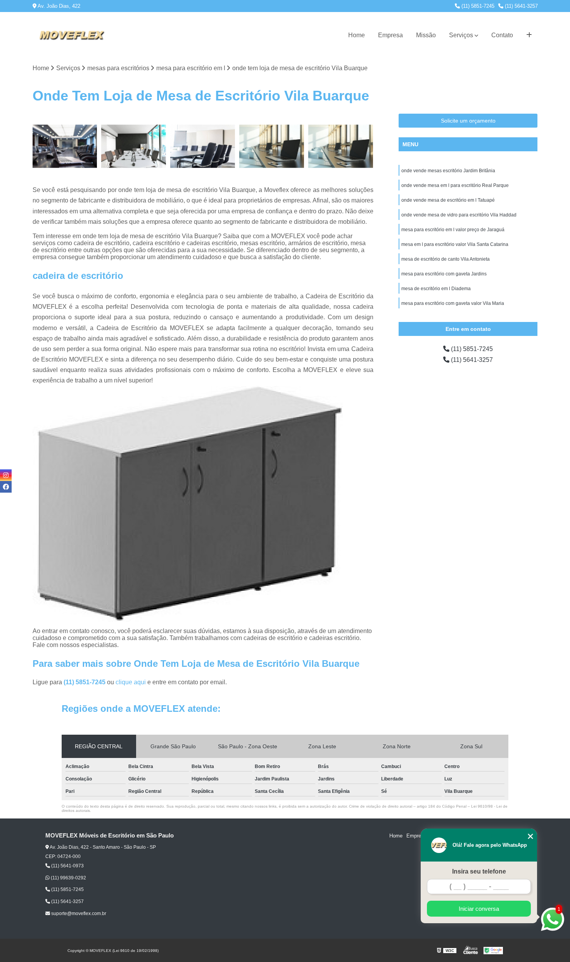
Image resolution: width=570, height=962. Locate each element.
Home (356, 35)
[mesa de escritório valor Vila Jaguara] (271, 146)
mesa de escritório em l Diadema (436, 288)
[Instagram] (6, 475)
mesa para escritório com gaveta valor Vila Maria (452, 303)
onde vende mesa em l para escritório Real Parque (455, 185)
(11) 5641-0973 (67, 866)
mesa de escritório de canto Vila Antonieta (445, 259)
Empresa (390, 35)
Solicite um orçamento (468, 121)
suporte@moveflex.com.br (78, 913)
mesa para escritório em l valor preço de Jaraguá (452, 229)
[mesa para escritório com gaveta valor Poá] (202, 146)
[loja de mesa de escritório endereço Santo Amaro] (65, 146)
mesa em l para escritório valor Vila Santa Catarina (454, 244)
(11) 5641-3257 (520, 6)
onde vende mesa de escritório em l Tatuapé (448, 200)
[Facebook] (6, 487)
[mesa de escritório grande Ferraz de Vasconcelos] (340, 146)
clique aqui (131, 682)
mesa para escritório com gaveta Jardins (444, 274)
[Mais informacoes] (529, 35)
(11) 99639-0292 (68, 878)
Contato (502, 35)
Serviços (461, 35)
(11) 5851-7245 (477, 6)
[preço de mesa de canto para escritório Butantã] (133, 146)
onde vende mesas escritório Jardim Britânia (448, 170)
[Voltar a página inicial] (71, 35)
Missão (426, 35)
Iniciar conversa (479, 908)
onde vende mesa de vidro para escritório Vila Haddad (458, 215)
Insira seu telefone (479, 871)
